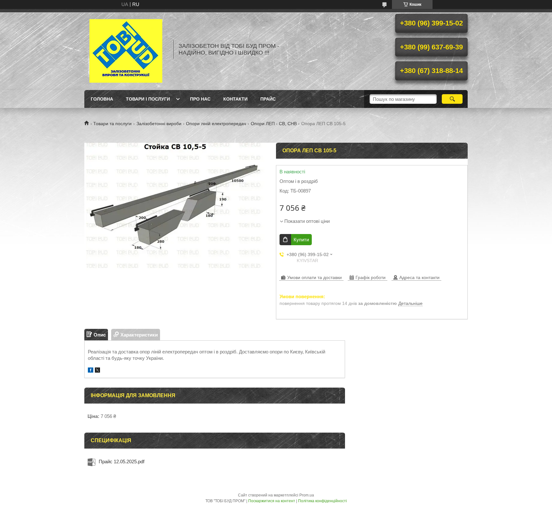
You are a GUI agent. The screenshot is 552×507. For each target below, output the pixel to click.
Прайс (268, 99)
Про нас (200, 99)
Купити (301, 239)
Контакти (235, 99)
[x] (97, 371)
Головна (102, 99)
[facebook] (90, 371)
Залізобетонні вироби (158, 123)
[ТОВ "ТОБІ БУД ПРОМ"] (125, 49)
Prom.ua (306, 495)
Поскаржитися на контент (271, 501)
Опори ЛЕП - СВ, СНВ (274, 123)
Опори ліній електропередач (216, 123)
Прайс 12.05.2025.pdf (121, 461)
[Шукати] (452, 99)
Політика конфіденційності (322, 501)
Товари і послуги (148, 99)
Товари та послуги (112, 123)
